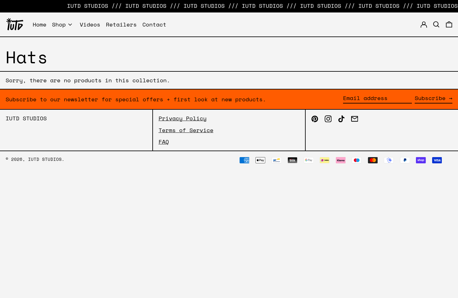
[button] (449, 24)
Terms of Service (186, 130)
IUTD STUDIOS (26, 118)
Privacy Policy (183, 118)
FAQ (164, 141)
